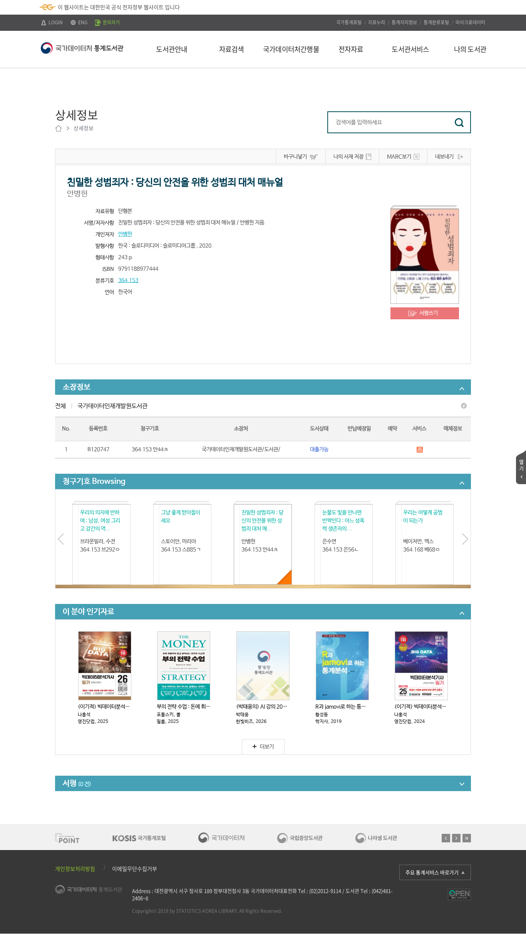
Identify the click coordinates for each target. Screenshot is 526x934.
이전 (446, 838)
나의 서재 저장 (348, 157)
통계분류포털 (436, 22)
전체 (60, 406)
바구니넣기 (295, 157)
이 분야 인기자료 (88, 611)
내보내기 (444, 157)
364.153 (128, 280)
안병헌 (125, 234)
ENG (82, 22)
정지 (466, 838)
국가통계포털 (349, 22)
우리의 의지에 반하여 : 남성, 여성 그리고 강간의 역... (100, 521)
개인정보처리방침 (75, 868)
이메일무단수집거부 (134, 868)
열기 (521, 465)
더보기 (267, 747)
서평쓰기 (428, 313)
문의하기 (111, 22)
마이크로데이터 (470, 22)
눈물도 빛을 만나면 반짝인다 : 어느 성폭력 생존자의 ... (343, 521)
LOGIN (55, 22)
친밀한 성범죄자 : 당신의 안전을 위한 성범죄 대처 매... (262, 521)
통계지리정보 (404, 22)
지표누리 (376, 22)
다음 (456, 838)
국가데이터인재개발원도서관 (112, 406)
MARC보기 (399, 157)
